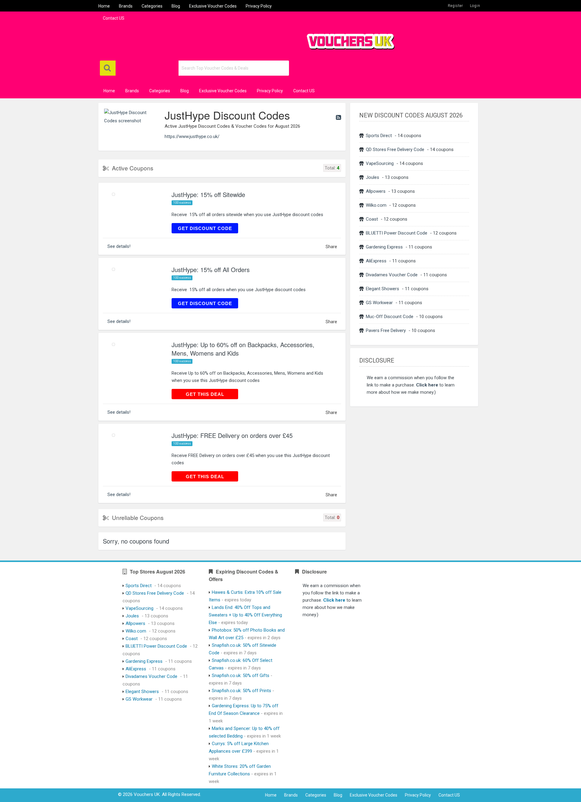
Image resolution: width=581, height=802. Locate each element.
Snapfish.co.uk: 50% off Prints (241, 690)
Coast (372, 219)
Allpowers (376, 191)
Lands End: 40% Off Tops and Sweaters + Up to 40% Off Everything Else (245, 615)
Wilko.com (376, 205)
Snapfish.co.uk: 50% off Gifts (240, 675)
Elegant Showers (382, 288)
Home (104, 6)
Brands (126, 6)
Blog (176, 6)
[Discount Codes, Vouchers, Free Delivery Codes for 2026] (348, 39)
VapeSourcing (380, 163)
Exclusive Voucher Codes (213, 6)
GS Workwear (379, 302)
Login (475, 6)
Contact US (113, 18)
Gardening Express (384, 247)
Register (455, 6)
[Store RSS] (338, 117)
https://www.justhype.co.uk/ (192, 136)
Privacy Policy (259, 6)
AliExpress (376, 261)
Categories (152, 6)
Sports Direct (379, 135)
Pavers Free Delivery (386, 330)
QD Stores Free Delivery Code (395, 149)
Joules (372, 177)
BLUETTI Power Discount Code (396, 233)
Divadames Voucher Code (392, 275)
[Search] (108, 68)
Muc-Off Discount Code (389, 316)
